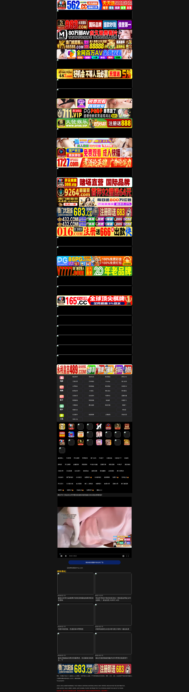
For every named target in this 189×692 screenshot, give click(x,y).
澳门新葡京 (120, 471)
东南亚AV (124, 386)
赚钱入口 (99, 490)
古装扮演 (75, 395)
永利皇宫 (79, 477)
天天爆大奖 (69, 484)
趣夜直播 (94, 471)
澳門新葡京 (69, 477)
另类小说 (75, 419)
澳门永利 (93, 458)
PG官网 (68, 458)
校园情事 (91, 414)
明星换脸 (91, 400)
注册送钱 (109, 458)
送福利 (126, 458)
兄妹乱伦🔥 (80, 490)
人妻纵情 (107, 414)
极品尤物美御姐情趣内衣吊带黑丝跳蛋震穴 (111, 658)
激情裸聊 (107, 477)
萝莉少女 (124, 377)
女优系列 (91, 395)
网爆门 (124, 405)
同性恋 (124, 410)
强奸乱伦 (91, 377)
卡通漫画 (75, 405)
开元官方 (60, 484)
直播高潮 (103, 464)
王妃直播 (69, 471)
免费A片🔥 (70, 490)
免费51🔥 (116, 477)
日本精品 (91, 381)
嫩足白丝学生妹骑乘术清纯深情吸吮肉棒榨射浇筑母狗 (76, 599)
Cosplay (107, 381)
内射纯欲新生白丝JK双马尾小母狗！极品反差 (112, 629)
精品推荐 (75, 377)
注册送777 (118, 458)
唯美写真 (107, 405)
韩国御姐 (91, 386)
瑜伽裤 (108, 400)
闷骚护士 (124, 400)
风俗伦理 (124, 414)
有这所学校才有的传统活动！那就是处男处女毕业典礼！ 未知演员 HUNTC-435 (113, 599)
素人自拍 (124, 381)
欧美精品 (107, 377)
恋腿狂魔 (124, 395)
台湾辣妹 (75, 386)
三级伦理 (75, 381)
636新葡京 (98, 477)
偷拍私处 (86, 471)
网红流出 (107, 391)
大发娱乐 (60, 477)
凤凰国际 (84, 464)
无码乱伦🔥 (125, 477)
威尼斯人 (60, 458)
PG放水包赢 (94, 464)
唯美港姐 (107, 386)
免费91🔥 (61, 490)
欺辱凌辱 (75, 391)
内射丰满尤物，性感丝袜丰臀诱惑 (70, 629)
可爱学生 (107, 395)
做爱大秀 (107, 484)
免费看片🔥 (88, 477)
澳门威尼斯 (124, 484)
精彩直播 (111, 464)
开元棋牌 (76, 458)
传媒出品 (75, 410)
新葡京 (60, 464)
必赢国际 (76, 464)
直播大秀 (115, 484)
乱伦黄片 (77, 471)
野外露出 (124, 391)
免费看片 (98, 484)
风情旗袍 (75, 400)
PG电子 (101, 458)
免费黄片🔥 (90, 490)
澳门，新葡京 (89, 484)
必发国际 (111, 471)
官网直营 (85, 458)
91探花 (91, 391)
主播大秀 (60, 471)
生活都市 (75, 414)
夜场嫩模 (103, 471)
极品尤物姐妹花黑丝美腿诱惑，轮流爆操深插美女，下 (76, 659)
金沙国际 (79, 484)
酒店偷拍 (127, 464)
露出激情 (91, 405)
